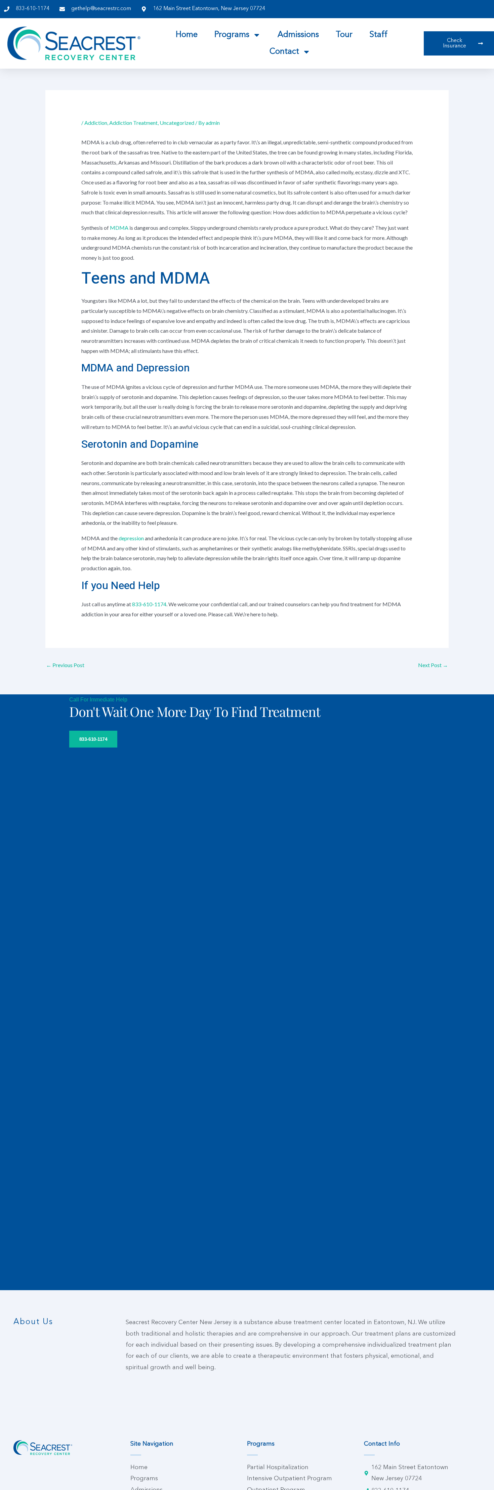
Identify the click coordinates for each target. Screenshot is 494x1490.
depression (131, 538)
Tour (344, 35)
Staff (378, 35)
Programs (231, 35)
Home (187, 35)
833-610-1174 (149, 604)
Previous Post (65, 665)
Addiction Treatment (133, 122)
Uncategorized (177, 122)
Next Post (433, 665)
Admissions (298, 35)
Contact (284, 52)
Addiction (95, 122)
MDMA (119, 227)
